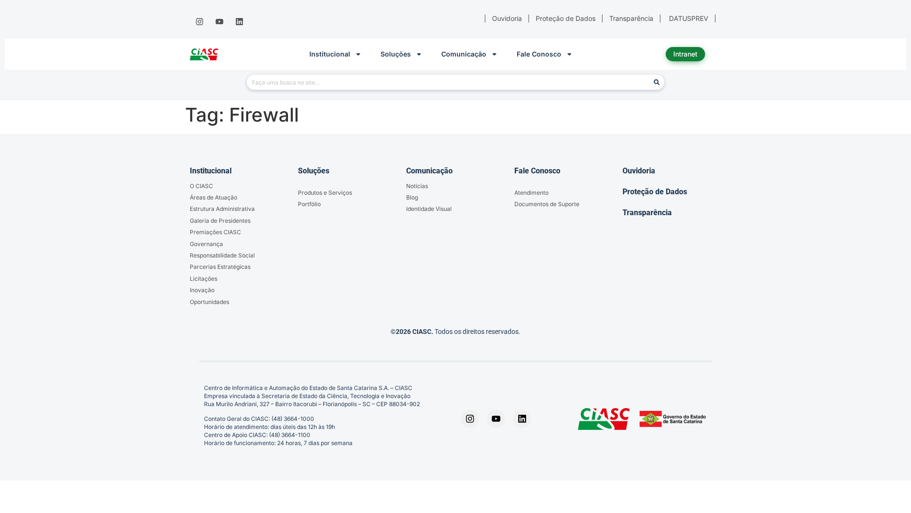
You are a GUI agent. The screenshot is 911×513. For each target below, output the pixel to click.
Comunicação (463, 54)
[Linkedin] (239, 22)
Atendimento (531, 192)
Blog (412, 197)
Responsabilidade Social (222, 255)
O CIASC (201, 186)
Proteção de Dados (655, 191)
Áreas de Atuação (213, 197)
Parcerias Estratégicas (220, 266)
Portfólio (309, 204)
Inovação (202, 290)
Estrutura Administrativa (222, 208)
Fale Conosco (539, 54)
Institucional (329, 54)
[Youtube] (219, 22)
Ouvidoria (639, 170)
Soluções (396, 54)
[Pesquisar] (656, 82)
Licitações (203, 278)
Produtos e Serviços (325, 192)
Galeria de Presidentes (220, 220)
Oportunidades (209, 301)
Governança (206, 243)
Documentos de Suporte (546, 204)
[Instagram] (199, 22)
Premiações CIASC (215, 232)
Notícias (417, 186)
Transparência (647, 212)
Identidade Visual (429, 208)
